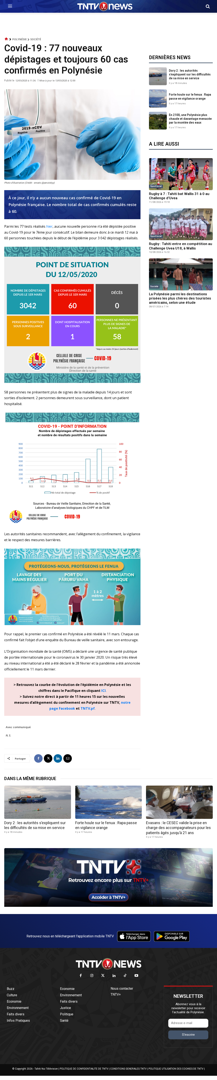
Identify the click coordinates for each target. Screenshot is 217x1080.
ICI (103, 690)
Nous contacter (122, 989)
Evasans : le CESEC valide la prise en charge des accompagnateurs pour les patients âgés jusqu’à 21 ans (178, 828)
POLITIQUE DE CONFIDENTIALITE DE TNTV (84, 1068)
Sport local (156, 186)
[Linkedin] (58, 758)
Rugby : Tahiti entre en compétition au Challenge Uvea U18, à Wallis (180, 246)
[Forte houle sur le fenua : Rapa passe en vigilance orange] (158, 98)
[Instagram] (91, 975)
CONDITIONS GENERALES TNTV (128, 1068)
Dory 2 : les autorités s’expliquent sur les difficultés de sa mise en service (190, 74)
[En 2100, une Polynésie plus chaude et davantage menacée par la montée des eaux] (158, 121)
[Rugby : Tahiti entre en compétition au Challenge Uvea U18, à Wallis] (181, 224)
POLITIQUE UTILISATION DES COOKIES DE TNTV (176, 1068)
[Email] (67, 758)
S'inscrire (188, 1035)
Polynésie (19, 39)
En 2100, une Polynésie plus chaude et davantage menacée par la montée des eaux (190, 118)
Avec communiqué (18, 727)
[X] (48, 758)
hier (49, 226)
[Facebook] (38, 758)
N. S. (8, 735)
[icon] (6, 39)
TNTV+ (116, 994)
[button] (208, 6)
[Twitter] (103, 975)
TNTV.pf (88, 708)
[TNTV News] (108, 963)
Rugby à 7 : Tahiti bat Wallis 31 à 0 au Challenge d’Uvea (179, 196)
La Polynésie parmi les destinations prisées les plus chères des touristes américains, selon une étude (180, 298)
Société (35, 39)
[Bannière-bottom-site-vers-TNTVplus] (108, 906)
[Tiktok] (125, 975)
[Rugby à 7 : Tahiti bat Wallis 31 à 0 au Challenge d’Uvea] (181, 174)
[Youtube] (136, 975)
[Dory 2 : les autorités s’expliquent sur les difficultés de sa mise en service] (158, 76)
